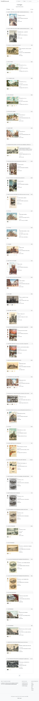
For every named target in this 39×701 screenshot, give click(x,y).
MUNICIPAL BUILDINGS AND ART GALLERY (14, 360)
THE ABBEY (9, 244)
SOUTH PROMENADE (11, 542)
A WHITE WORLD (20, 164)
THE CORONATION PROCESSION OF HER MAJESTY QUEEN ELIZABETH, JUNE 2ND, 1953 (22, 658)
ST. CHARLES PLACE (11, 78)
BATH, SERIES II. (22, 280)
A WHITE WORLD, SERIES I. (22, 197)
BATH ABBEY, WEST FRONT (12, 310)
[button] (18, 1)
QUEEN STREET (10, 128)
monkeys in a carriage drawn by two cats (14, 45)
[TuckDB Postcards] (5, 1)
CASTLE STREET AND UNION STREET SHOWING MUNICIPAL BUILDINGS (19, 28)
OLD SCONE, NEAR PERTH (12, 592)
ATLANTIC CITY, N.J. (23, 65)
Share (32, 9)
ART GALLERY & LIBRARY (12, 111)
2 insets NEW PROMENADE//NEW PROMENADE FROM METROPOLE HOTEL (19, 559)
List (13, 9)
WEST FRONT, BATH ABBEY (12, 260)
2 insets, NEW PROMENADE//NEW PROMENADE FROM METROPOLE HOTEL (19, 575)
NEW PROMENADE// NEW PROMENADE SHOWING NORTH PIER (18, 509)
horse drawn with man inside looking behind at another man (17, 161)
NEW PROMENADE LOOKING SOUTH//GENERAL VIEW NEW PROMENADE (19, 476)
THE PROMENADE (10, 625)
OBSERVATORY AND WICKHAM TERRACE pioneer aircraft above (18, 642)
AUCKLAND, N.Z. (22, 131)
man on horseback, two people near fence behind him (16, 177)
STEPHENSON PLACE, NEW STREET (13, 376)
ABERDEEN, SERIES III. (21, 15)
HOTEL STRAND (10, 61)
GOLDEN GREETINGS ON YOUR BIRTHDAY (14, 443)
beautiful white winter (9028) (22, 330)
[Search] (28, 1)
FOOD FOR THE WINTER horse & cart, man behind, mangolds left (18, 327)
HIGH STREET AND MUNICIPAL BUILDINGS (14, 277)
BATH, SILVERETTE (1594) (24, 297)
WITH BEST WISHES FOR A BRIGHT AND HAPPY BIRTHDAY (17, 459)
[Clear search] (36, 1)
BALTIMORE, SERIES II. (23, 214)
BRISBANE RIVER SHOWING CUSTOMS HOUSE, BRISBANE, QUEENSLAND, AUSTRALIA (21, 144)
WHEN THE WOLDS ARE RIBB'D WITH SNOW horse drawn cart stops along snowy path (21, 194)
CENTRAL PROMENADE (11, 526)
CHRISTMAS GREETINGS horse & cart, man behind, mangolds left (18, 343)
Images (9, 9)
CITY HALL (9, 227)
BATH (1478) (22, 247)
